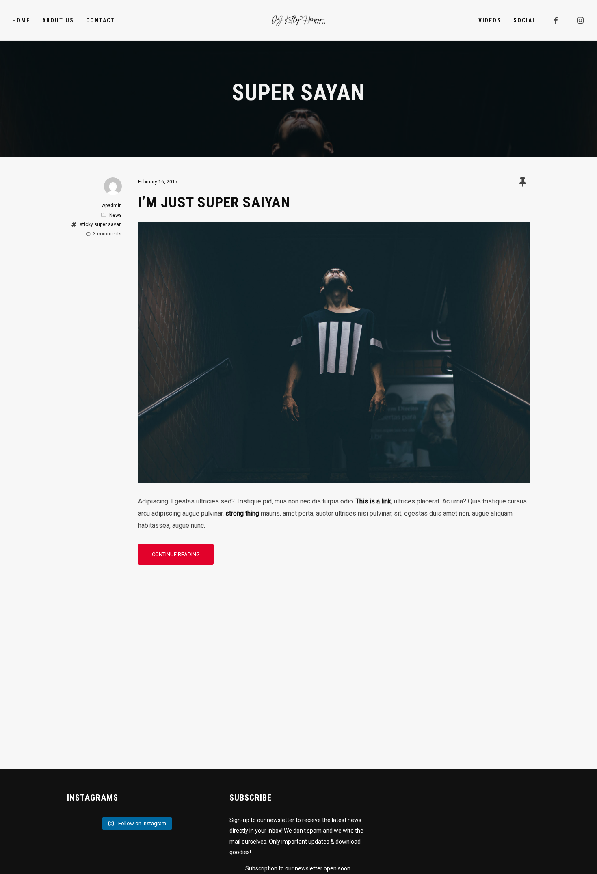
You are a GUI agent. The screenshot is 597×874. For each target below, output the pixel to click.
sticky (86, 224)
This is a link (373, 501)
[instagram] (580, 20)
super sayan (108, 224)
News (115, 215)
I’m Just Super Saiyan (214, 202)
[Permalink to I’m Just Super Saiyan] (334, 477)
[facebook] (556, 20)
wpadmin (112, 205)
